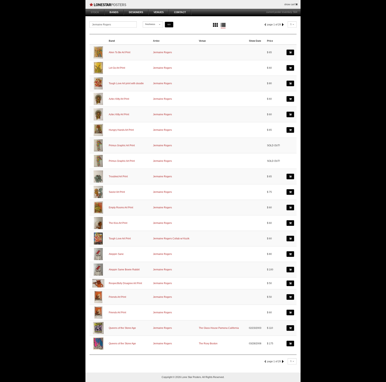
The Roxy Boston (208, 343)
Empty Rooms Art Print (121, 207)
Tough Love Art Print (120, 238)
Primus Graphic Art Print (122, 145)
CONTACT (180, 12)
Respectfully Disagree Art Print (125, 283)
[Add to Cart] (290, 52)
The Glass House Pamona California (219, 328)
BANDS (114, 12)
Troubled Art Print (118, 176)
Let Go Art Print (117, 67)
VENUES (159, 12)
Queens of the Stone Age (122, 328)
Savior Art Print (117, 192)
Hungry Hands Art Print (121, 130)
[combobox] (153, 24)
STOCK (95, 12)
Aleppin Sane (116, 254)
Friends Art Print (117, 297)
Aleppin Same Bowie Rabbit (124, 269)
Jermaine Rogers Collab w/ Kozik (171, 238)
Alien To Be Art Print (119, 52)
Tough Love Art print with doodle (126, 83)
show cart (289, 4)
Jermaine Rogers (162, 52)
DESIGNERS (136, 12)
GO (169, 24)
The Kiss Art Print (118, 223)
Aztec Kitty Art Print (119, 99)
